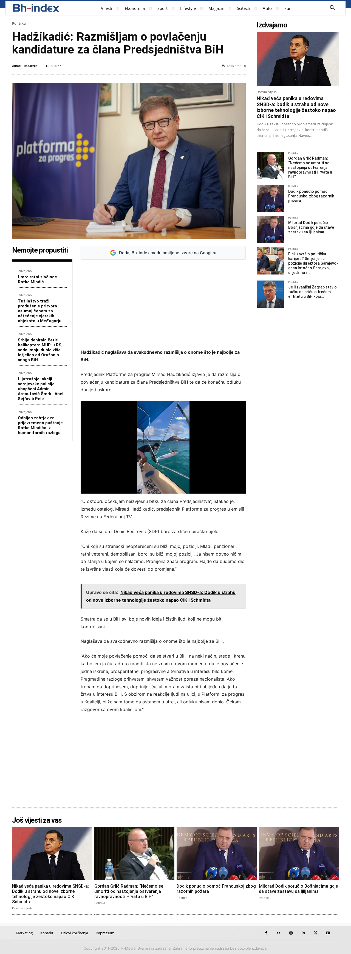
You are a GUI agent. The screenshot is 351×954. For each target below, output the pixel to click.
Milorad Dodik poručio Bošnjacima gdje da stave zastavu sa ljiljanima (311, 227)
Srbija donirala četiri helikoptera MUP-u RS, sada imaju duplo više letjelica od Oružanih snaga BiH (40, 350)
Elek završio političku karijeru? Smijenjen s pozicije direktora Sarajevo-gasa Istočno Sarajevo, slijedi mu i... (313, 263)
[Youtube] (328, 933)
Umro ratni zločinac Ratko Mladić (37, 279)
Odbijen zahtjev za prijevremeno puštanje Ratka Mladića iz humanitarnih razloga (40, 425)
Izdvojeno (25, 270)
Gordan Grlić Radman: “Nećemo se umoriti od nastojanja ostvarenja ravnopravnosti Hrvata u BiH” (310, 167)
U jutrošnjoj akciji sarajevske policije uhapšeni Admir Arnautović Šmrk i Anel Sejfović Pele (40, 388)
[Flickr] (278, 933)
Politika (19, 23)
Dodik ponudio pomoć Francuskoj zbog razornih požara (311, 196)
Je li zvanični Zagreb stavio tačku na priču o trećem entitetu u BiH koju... (312, 292)
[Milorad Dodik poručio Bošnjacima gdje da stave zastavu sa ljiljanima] (270, 229)
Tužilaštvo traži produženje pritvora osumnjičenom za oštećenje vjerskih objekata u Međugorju (39, 311)
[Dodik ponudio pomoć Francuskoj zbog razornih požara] (270, 198)
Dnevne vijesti (267, 91)
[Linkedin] (303, 933)
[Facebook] (266, 933)
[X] (315, 933)
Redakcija (30, 66)
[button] (332, 8)
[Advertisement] (163, 304)
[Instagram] (291, 933)
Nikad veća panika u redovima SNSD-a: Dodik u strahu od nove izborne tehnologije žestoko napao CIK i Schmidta (296, 107)
